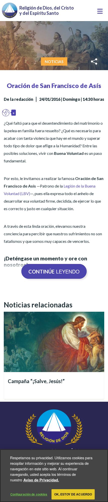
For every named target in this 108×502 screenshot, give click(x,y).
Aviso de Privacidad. (41, 479)
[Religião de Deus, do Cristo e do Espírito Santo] (54, 440)
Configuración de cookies (28, 494)
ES (7, 112)
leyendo (54, 271)
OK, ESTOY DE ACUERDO (73, 494)
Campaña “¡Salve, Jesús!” (36, 381)
